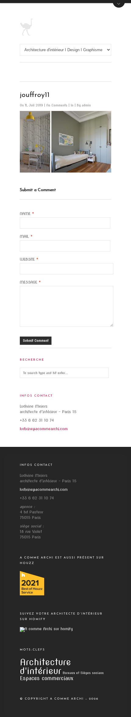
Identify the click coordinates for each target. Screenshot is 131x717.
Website (29, 259)
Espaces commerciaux (46, 678)
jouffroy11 (35, 95)
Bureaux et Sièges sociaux (83, 673)
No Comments (57, 105)
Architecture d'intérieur (45, 666)
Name (27, 214)
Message (30, 282)
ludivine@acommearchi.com (44, 428)
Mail (26, 236)
